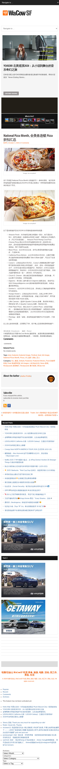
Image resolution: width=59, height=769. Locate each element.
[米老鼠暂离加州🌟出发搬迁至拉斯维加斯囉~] (48, 121)
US (26, 358)
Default (21, 361)
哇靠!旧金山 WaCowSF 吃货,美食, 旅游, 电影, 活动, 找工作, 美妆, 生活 (29, 673)
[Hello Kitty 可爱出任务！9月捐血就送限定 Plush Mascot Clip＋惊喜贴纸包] (7, 120)
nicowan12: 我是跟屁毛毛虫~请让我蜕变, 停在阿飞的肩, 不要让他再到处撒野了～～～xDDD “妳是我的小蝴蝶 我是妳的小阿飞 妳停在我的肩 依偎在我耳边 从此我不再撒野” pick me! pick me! (31, 730)
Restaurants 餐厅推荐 (28, 366)
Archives (6, 697)
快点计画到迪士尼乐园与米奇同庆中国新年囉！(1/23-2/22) (26, 466)
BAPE (5, 143)
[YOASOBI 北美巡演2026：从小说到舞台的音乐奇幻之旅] (11, 120)
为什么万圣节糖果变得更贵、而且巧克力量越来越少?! (26, 494)
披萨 (30, 358)
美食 (34, 358)
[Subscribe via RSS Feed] (5, 405)
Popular (6, 689)
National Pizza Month (11, 358)
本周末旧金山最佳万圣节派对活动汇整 (19, 474)
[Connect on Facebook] (9, 405)
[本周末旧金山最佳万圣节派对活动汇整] (43, 120)
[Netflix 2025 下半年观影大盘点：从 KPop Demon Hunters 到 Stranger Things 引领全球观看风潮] (34, 120)
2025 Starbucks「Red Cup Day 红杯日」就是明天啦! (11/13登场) (30, 470)
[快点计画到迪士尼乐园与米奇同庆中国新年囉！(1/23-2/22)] (38, 120)
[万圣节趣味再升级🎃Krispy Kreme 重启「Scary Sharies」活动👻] (36, 126)
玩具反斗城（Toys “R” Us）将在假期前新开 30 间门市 (24, 506)
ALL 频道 (14, 361)
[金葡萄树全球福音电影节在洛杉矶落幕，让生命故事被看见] (16, 120)
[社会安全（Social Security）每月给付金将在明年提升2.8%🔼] (23, 125)
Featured (28, 361)
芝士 (38, 358)
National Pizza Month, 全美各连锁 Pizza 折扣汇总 (28, 137)
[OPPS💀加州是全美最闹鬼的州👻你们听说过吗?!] (27, 126)
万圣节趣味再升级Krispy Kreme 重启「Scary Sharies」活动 (27, 498)
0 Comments (25, 143)
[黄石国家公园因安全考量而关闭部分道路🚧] (52, 121)
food (39, 355)
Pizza (22, 358)
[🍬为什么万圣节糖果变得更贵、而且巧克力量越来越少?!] (32, 126)
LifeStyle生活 (35, 363)
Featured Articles (39, 361)
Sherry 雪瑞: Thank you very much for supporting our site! (24, 723)
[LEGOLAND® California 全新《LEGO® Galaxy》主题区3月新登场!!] (20, 120)
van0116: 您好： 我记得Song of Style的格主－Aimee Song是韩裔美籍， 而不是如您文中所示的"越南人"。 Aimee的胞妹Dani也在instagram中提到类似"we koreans (30, 742)
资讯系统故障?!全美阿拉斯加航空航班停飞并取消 (23, 510)
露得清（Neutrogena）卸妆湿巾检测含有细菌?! (22, 502)
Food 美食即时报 (14, 363)
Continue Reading (11, 93)
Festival (34, 355)
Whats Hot (41, 366)
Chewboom (15, 331)
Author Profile (26, 376)
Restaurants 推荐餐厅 (11, 366)
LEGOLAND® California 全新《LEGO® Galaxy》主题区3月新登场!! (29, 441)
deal (9, 355)
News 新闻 (44, 363)
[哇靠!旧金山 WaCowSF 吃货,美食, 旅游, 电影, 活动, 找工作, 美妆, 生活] (17, 16)
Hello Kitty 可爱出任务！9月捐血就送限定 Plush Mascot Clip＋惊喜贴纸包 (30, 707)
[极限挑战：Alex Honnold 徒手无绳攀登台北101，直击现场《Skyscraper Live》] (29, 120)
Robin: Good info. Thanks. (12, 725)
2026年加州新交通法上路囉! (15, 445)
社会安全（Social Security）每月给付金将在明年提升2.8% (26, 486)
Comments (7, 694)
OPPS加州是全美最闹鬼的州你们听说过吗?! (23, 490)
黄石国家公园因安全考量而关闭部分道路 (19, 482)
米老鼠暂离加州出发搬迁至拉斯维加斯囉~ (21, 478)
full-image (45, 355)
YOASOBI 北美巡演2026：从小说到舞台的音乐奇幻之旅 (28, 67)
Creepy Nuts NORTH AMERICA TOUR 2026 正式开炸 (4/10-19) (28, 449)
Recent (5, 692)
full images (25, 363)
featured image (24, 355)
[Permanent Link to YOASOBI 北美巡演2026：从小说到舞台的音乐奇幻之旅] (29, 47)
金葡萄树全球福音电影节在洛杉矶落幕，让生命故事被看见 (26, 437)
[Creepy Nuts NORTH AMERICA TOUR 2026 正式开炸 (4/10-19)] (25, 120)
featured (15, 355)
